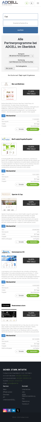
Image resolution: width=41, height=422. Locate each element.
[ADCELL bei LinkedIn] (14, 410)
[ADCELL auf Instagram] (5, 410)
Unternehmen (26, 389)
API (4, 397)
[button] (20, 30)
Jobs (23, 392)
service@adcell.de (12, 383)
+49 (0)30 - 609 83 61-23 (23, 378)
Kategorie (21, 54)
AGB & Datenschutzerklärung (28, 395)
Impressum (25, 404)
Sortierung (21, 60)
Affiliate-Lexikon (7, 392)
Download (6, 394)
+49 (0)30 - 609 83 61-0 (23, 375)
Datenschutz (26, 401)
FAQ (23, 399)
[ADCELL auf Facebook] (9, 410)
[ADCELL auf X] (18, 410)
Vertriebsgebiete (21, 66)
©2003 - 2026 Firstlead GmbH (20, 417)
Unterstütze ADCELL (9, 400)
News (4, 389)
